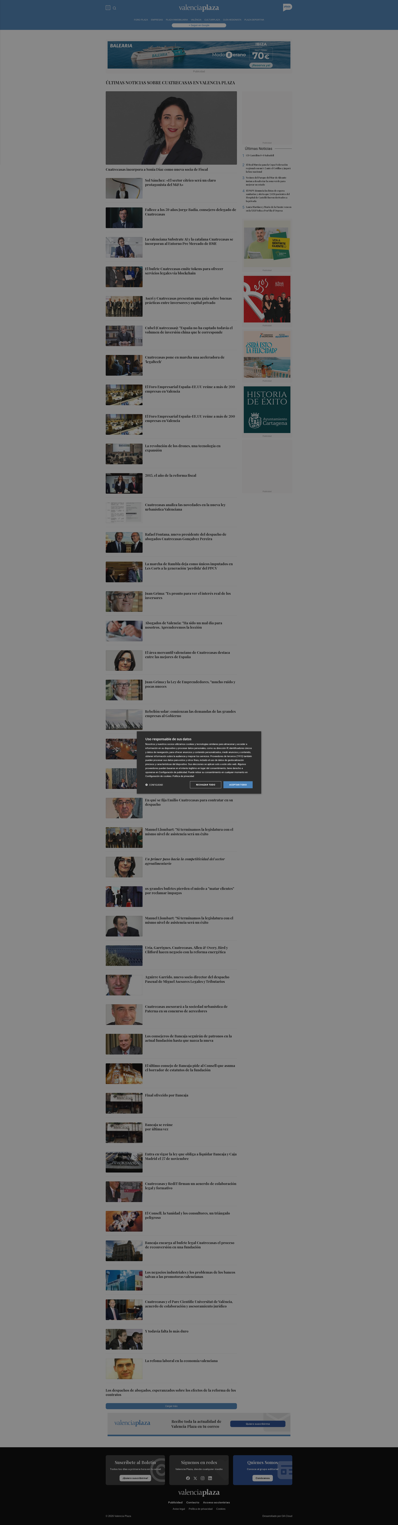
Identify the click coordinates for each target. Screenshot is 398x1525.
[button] (154, 785)
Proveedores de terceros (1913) (226, 756)
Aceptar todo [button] (238, 784)
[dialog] (199, 762)
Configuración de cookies (158, 776)
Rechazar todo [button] (205, 784)
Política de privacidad (183, 776)
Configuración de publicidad (173, 772)
